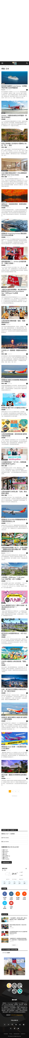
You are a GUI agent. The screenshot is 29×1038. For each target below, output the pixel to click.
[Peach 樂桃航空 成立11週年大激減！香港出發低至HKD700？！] (14, 597)
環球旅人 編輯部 (4, 147)
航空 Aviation (6, 851)
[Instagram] (12, 1024)
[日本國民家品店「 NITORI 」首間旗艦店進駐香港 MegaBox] (14, 453)
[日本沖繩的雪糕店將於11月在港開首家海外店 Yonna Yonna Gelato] (14, 164)
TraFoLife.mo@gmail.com (17, 1015)
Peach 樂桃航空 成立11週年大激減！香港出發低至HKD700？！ (14, 606)
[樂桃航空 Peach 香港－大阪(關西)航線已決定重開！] (14, 738)
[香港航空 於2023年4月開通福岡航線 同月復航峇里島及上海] (14, 511)
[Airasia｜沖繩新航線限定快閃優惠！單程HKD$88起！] (14, 107)
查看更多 (14, 945)
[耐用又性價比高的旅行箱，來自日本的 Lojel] (4, 926)
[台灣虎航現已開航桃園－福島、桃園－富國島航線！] (14, 312)
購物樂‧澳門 (4, 347)
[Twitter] (10, 1028)
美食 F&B (5, 854)
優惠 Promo (5, 857)
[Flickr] (8, 1024)
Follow (11, 892)
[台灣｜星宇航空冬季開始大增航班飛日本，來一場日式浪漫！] (14, 681)
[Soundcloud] (19, 1024)
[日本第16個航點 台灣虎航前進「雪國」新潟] (14, 653)
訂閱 (11, 901)
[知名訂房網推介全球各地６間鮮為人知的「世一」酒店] (14, 135)
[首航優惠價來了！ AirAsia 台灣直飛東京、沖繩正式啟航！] (14, 253)
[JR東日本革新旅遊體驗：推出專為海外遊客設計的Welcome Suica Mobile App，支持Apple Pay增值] (14, 281)
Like (4, 892)
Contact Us (23, 1033)
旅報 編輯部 (3, 119)
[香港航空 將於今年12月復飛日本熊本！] (14, 399)
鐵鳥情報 (3, 113)
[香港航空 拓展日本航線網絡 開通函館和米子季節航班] (14, 371)
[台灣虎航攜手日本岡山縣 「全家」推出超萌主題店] (14, 483)
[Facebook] (4, 1024)
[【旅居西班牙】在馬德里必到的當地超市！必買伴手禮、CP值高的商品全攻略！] (4, 940)
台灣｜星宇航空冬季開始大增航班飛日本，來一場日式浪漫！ (14, 690)
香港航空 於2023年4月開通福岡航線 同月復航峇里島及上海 (14, 520)
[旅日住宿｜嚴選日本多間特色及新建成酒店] (14, 766)
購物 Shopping (6, 859)
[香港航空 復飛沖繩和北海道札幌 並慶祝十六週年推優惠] (14, 709)
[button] (2, 63)
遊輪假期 (3, 83)
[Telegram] (23, 1024)
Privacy (10, 1033)
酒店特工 (3, 141)
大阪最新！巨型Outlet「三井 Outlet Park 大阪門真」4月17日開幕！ (12, 578)
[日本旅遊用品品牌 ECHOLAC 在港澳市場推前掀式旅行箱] (4, 933)
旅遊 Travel (5, 850)
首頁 (2, 66)
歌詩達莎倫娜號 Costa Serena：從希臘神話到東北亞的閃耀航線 (14, 87)
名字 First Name (5, 837)
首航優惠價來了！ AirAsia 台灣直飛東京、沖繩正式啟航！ (13, 262)
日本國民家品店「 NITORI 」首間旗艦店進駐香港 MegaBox (13, 463)
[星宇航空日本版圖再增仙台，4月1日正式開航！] (14, 625)
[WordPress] (14, 1028)
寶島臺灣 (3, 489)
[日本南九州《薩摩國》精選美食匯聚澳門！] (14, 342)
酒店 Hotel (5, 853)
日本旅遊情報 (4, 201)
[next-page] (18, 791)
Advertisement (16, 1033)
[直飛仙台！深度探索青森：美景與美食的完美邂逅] (14, 195)
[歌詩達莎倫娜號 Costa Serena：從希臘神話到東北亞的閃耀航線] (14, 77)
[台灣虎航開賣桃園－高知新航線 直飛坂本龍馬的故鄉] (14, 425)
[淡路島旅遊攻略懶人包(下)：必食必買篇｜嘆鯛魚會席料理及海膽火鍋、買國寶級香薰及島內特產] (14, 539)
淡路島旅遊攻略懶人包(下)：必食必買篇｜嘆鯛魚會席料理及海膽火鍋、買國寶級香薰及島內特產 (14, 549)
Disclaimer (6, 1033)
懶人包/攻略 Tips (6, 856)
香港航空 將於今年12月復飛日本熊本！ (14, 408)
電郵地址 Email (8, 833)
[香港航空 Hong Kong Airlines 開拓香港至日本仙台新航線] (14, 225)
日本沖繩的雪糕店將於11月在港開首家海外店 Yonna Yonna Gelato (14, 174)
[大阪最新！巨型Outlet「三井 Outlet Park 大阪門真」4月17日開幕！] (14, 569)
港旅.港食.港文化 (4, 170)
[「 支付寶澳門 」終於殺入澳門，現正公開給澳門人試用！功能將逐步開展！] (4, 919)
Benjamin (3, 89)
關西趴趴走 (3, 545)
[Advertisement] (14, 15)
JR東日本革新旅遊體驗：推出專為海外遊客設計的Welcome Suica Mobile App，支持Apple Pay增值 (14, 291)
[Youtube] (18, 1028)
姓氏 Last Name (5, 841)
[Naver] (16, 1024)
